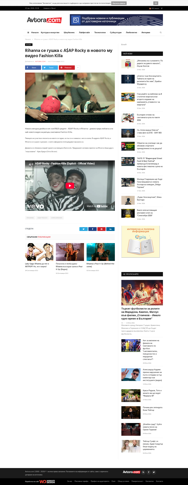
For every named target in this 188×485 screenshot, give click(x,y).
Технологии (100, 32)
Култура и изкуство (50, 32)
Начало (35, 32)
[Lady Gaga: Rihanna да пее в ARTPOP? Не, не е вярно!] (39, 252)
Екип (113, 481)
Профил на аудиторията (100, 481)
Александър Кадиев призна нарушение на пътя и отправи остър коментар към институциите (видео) (152, 375)
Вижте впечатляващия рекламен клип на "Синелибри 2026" (147, 213)
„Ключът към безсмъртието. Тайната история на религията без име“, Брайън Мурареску (149, 80)
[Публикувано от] (123, 323)
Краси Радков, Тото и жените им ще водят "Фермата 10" (152, 393)
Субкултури (115, 32)
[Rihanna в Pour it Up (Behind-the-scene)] (101, 252)
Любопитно (131, 32)
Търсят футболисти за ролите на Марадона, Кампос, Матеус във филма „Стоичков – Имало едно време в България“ (141, 314)
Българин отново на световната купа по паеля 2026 (148, 118)
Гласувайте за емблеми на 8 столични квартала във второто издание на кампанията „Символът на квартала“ (149, 99)
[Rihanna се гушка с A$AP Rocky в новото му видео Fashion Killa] (70, 122)
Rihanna (30, 218)
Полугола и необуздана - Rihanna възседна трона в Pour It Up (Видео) (69, 266)
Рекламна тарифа (81, 481)
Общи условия (123, 481)
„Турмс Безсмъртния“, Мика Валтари (149, 198)
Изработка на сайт (32, 481)
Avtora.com (40, 61)
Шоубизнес (69, 32)
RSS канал (155, 8)
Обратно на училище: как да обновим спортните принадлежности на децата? (149, 146)
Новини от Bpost (49, 8)
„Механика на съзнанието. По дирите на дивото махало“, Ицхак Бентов (150, 64)
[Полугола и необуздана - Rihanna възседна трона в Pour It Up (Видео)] (70, 252)
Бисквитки (150, 481)
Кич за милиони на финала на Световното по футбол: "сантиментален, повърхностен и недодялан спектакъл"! (151, 350)
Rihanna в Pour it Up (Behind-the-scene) (101, 265)
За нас (69, 481)
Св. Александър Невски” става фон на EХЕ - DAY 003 (149, 131)
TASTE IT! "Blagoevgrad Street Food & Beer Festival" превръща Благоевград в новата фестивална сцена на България (150, 164)
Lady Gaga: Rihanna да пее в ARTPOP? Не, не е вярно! (37, 265)
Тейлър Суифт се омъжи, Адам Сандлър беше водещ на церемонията (153, 445)
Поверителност (137, 481)
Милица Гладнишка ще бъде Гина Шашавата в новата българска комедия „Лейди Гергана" (149, 183)
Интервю (146, 32)
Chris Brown (56, 218)
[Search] (160, 32)
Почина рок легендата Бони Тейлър (152, 409)
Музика (28, 44)
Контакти (159, 481)
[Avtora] (44, 20)
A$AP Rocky (42, 218)
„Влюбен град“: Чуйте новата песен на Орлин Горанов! (152, 427)
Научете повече (119, 3)
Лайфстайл (84, 32)
